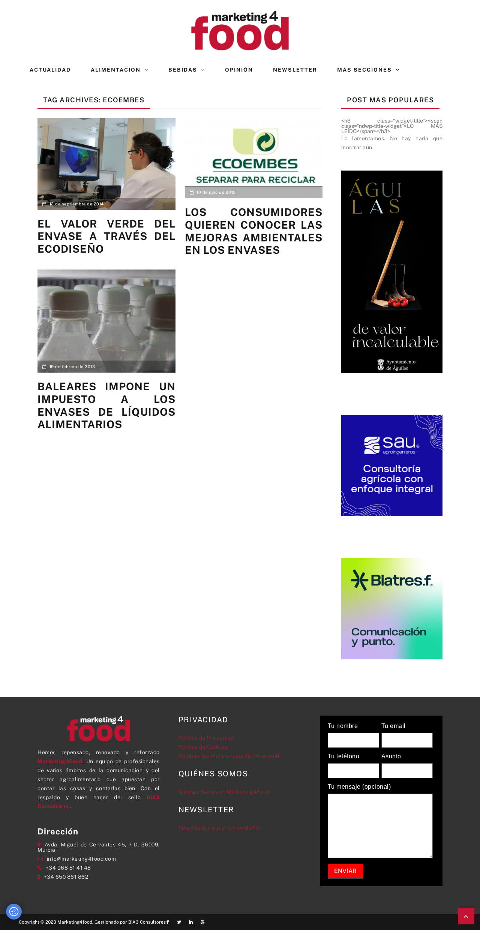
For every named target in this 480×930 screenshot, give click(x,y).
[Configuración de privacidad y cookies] (14, 912)
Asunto (391, 756)
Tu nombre (343, 726)
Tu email (393, 726)
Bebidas (182, 70)
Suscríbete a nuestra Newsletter (219, 828)
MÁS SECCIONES (364, 70)
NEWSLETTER (295, 70)
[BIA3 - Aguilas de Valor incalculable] (391, 271)
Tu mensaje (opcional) (359, 787)
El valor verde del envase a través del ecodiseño (107, 236)
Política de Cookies (203, 747)
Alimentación (116, 70)
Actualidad (50, 70)
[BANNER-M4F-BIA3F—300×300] (391, 608)
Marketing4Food (60, 761)
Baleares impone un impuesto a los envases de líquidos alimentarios (107, 405)
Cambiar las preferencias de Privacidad (228, 756)
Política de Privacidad (206, 738)
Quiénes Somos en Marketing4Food (224, 792)
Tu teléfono (344, 756)
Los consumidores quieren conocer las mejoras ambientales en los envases (254, 231)
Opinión (239, 70)
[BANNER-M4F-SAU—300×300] (391, 465)
